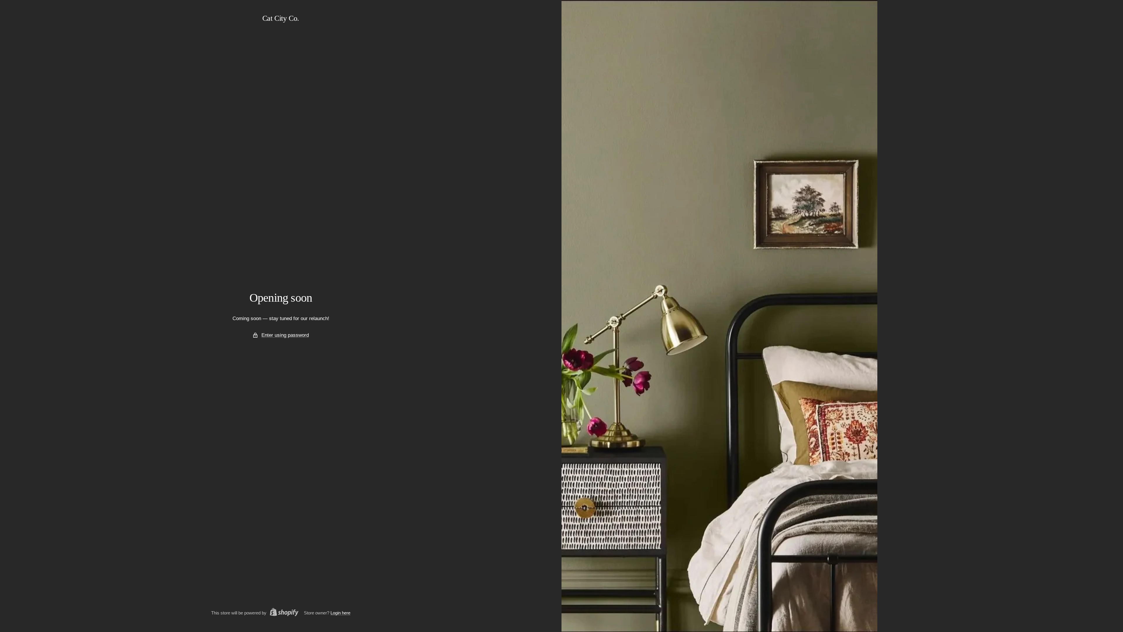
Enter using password (285, 335)
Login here (340, 612)
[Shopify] (282, 613)
